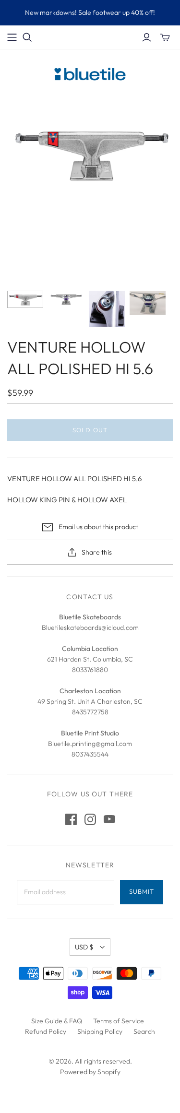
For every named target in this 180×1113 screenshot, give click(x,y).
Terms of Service (118, 1021)
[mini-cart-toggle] (165, 37)
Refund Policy (45, 1031)
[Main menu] (12, 37)
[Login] (147, 37)
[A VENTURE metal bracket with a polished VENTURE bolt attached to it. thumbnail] (107, 309)
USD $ (84, 947)
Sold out (89, 430)
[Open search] (27, 37)
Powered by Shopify (90, 1071)
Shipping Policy (99, 1031)
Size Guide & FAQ (56, 1021)
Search (144, 1031)
